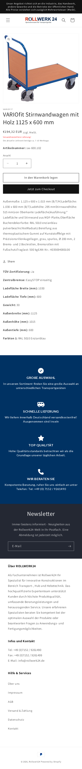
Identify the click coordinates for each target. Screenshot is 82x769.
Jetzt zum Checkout (41, 189)
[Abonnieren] (69, 546)
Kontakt (13, 728)
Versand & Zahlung (20, 710)
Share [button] (11, 261)
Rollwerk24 (34, 761)
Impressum (15, 692)
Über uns (14, 683)
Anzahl (7, 155)
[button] (8, 20)
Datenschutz (16, 719)
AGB (10, 702)
